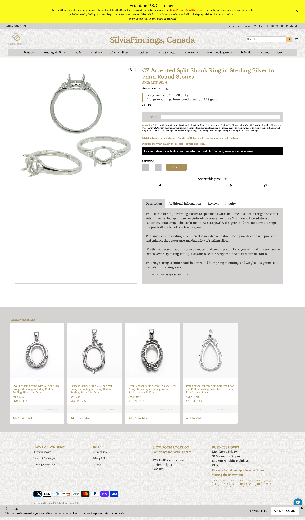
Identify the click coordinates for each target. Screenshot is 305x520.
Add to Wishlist (22, 418)
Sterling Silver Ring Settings (270, 125)
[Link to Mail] (291, 26)
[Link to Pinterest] (286, 26)
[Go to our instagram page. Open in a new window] (224, 483)
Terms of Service (101, 452)
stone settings (252, 131)
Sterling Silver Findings (247, 125)
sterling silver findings (211, 131)
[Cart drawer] (296, 39)
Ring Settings (189, 125)
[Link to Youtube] (282, 26)
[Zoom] (132, 69)
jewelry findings (165, 128)
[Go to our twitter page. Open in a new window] (232, 483)
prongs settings (207, 128)
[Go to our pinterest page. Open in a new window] (249, 483)
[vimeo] (230, 185)
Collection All (158, 125)
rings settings (250, 128)
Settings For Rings (229, 125)
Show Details (51, 409)
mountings (177, 128)
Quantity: (148, 161)
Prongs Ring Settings (174, 125)
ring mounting (221, 128)
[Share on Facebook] (160, 185)
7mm (152, 128)
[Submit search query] (289, 38)
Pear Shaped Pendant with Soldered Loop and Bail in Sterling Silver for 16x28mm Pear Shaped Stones (210, 389)
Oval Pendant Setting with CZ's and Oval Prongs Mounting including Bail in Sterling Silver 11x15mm (36, 389)
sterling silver (195, 131)
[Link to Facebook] (267, 26)
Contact (247, 26)
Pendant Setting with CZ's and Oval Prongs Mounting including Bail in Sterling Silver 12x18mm (91, 389)
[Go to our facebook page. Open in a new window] (215, 483)
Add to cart (176, 167)
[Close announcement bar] (297, 11)
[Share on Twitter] (195, 185)
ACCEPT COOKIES (285, 510)
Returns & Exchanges (44, 458)
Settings (217, 125)
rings (242, 128)
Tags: (144, 128)
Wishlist (258, 26)
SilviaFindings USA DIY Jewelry (186, 10)
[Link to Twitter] (277, 26)
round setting (160, 131)
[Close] (302, 508)
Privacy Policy (258, 510)
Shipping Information (44, 464)
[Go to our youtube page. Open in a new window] (241, 483)
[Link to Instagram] (272, 26)
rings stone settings (265, 128)
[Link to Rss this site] (296, 26)
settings (169, 131)
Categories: (147, 125)
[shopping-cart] (298, 502)
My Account (234, 26)
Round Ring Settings (204, 125)
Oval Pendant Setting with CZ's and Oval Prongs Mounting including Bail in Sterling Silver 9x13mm (152, 389)
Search (251, 39)
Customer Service (42, 452)
